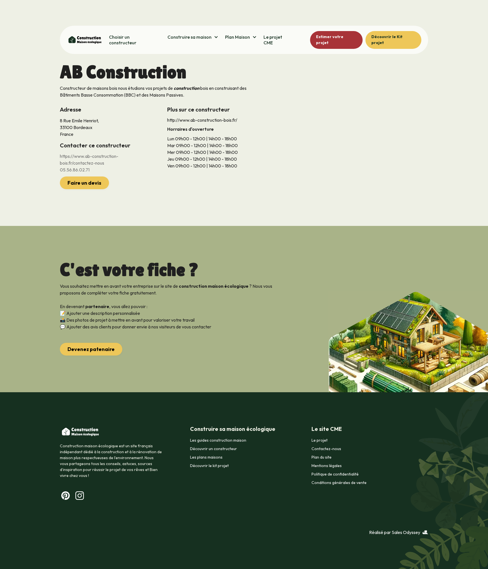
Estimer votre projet (329, 39)
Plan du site (321, 457)
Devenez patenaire (91, 349)
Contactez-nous (326, 448)
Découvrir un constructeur (213, 448)
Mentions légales (326, 465)
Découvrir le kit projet (209, 465)
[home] (84, 39)
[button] (193, 37)
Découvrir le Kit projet (386, 39)
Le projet (319, 440)
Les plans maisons (206, 457)
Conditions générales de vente (339, 482)
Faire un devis (84, 183)
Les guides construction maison (218, 440)
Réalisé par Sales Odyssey (394, 532)
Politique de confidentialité (335, 474)
